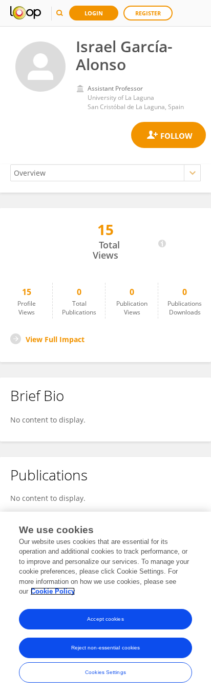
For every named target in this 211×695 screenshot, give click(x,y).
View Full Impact (55, 339)
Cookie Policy (53, 591)
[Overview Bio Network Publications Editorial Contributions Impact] (105, 172)
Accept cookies (105, 619)
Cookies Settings (105, 672)
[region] (105, 603)
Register (148, 13)
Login (94, 13)
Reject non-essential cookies (105, 647)
